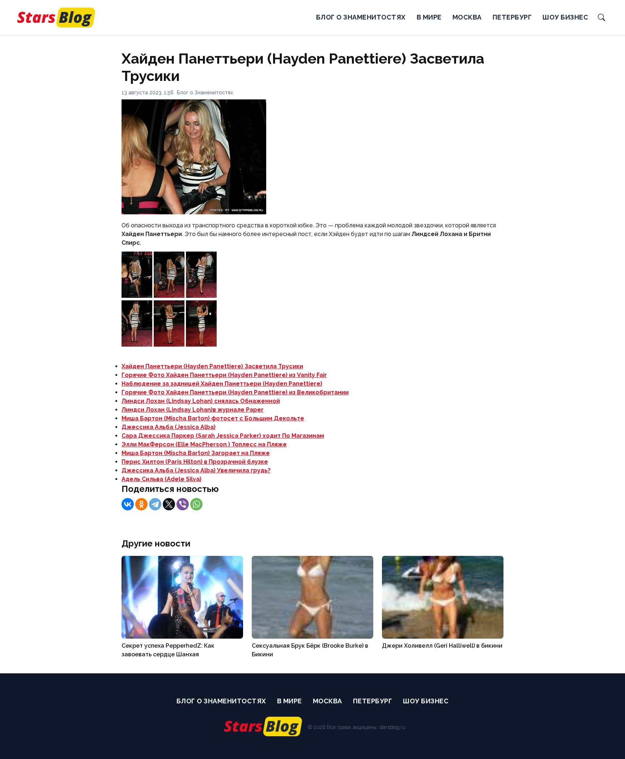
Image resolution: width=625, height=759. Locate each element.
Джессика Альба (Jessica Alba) (169, 427)
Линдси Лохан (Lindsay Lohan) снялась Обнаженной (201, 401)
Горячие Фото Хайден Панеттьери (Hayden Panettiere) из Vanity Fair (224, 375)
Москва (467, 17)
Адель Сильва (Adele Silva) (161, 479)
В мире (429, 17)
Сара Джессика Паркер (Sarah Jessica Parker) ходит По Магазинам (223, 435)
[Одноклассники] (141, 504)
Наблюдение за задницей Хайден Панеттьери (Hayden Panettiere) (222, 383)
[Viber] (183, 504)
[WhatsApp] (196, 504)
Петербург (512, 17)
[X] (169, 504)
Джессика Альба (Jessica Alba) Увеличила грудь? (196, 470)
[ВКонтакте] (128, 504)
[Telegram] (155, 504)
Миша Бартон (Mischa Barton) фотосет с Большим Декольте (213, 418)
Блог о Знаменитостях (361, 17)
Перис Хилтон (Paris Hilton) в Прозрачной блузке (195, 461)
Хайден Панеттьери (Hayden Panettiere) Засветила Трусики (212, 366)
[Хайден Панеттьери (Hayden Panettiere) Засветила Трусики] (137, 295)
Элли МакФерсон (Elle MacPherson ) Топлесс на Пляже (204, 444)
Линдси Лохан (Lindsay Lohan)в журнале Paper (193, 409)
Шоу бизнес (565, 17)
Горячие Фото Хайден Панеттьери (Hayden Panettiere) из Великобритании (235, 392)
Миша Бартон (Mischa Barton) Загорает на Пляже (196, 453)
